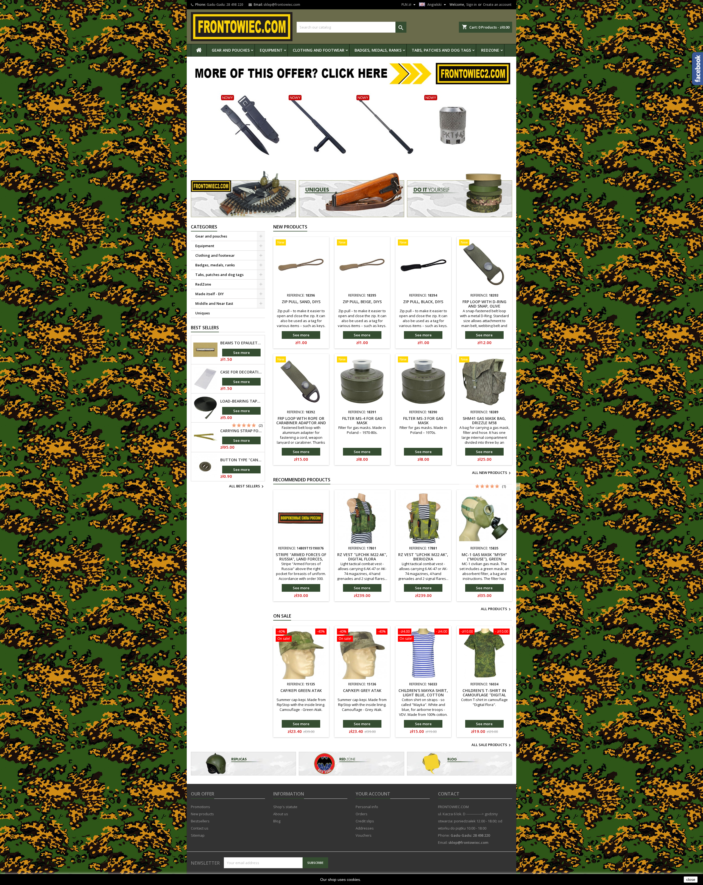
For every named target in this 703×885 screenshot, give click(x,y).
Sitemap (198, 835)
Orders (361, 813)
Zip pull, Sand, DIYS (301, 301)
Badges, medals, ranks (378, 50)
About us (280, 813)
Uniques (202, 313)
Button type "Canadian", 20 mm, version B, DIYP (241, 460)
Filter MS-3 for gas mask (423, 420)
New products (290, 227)
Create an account (497, 4)
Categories (204, 227)
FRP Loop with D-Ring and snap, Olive (484, 304)
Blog (276, 821)
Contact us (199, 828)
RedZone (490, 50)
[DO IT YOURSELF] (351, 763)
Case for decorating (241, 372)
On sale (282, 616)
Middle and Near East (214, 303)
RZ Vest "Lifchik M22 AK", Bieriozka (423, 557)
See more (241, 352)
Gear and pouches (231, 50)
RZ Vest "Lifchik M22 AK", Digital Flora (362, 557)
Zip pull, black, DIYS (423, 301)
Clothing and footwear (318, 50)
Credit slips (365, 821)
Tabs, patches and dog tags (441, 50)
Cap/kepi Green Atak (301, 690)
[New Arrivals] (243, 193)
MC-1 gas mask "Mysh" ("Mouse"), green (484, 557)
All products (496, 609)
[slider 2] (351, 114)
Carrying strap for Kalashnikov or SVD (241, 431)
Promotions (200, 806)
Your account (373, 794)
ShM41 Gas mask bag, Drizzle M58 (484, 420)
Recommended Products (301, 480)
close (690, 879)
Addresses (365, 828)
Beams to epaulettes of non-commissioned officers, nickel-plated (241, 343)
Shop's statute (285, 806)
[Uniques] (351, 193)
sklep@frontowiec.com (282, 4)
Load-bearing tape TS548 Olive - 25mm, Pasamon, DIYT (241, 401)
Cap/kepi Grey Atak (362, 690)
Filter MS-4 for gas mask (362, 420)
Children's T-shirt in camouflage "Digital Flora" (484, 695)
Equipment (271, 50)
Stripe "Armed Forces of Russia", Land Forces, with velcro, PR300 (301, 559)
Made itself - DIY (209, 293)
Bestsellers (200, 821)
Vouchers (364, 835)
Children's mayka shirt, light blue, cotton (423, 692)
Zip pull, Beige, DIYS (362, 301)
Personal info (367, 806)
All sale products (492, 745)
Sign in (471, 4)
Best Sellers (205, 328)
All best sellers (247, 486)
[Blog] (459, 763)
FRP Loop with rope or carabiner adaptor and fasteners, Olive (301, 423)
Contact (448, 794)
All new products (492, 473)
